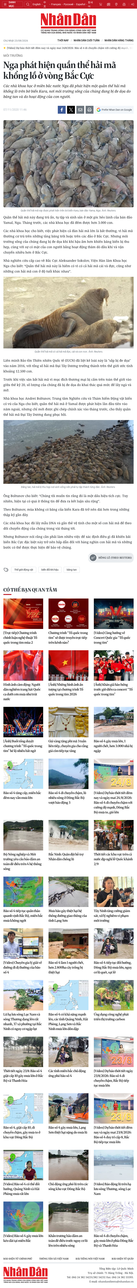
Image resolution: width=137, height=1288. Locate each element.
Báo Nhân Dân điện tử (68, 24)
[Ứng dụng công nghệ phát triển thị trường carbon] (114, 995)
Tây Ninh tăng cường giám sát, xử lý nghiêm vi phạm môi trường (112, 916)
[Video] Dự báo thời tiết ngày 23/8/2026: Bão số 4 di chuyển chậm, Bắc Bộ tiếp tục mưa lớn (113, 1078)
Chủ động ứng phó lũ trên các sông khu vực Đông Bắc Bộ (68, 1186)
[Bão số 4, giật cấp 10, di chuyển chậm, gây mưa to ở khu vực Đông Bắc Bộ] (23, 1108)
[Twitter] (71, 110)
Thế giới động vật (23, 569)
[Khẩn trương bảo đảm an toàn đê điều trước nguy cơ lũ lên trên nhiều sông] (68, 1217)
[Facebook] (62, 110)
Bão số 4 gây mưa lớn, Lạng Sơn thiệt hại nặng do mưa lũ (68, 1129)
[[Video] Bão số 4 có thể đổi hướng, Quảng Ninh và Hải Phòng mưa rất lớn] (23, 1165)
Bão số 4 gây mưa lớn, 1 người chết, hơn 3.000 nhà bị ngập (113, 746)
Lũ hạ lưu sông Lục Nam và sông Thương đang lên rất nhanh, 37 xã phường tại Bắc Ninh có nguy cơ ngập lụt (22, 1021)
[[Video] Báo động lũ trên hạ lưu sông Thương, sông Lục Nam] (114, 1165)
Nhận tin (124, 4)
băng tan (72, 569)
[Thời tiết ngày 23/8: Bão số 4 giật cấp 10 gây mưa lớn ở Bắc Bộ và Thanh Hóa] (23, 1052)
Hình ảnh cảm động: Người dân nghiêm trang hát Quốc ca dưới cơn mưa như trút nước (22, 691)
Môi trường (13, 56)
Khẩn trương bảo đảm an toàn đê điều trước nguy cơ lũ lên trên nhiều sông (68, 1241)
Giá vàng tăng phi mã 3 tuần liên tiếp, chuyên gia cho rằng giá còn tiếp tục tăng (68, 746)
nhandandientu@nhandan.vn (116, 1281)
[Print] (89, 110)
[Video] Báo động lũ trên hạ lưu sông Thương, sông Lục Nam (112, 1189)
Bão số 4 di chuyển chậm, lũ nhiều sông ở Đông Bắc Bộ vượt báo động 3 (67, 798)
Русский (68, 4)
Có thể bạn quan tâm (30, 590)
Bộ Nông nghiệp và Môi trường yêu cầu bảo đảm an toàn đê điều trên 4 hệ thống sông (22, 861)
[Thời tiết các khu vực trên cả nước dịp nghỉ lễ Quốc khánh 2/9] (114, 835)
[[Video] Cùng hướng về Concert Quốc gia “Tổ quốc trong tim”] (114, 614)
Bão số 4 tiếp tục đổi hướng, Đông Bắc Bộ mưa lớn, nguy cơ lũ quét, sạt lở (113, 967)
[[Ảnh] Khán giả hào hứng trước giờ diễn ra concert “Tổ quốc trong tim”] (114, 665)
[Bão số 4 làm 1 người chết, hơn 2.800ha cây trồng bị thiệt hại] (68, 943)
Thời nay (63, 40)
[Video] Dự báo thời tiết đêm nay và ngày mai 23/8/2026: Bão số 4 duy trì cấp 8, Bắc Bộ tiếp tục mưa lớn (113, 1134)
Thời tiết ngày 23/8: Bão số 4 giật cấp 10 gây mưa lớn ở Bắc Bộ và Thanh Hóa (23, 1076)
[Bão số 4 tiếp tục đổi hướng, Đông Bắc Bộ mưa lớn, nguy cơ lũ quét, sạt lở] (114, 943)
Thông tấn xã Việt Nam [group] (53, 1258)
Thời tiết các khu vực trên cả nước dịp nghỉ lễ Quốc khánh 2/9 (113, 859)
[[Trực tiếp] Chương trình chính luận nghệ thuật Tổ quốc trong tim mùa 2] (23, 614)
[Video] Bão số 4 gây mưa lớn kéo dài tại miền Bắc (23, 1238)
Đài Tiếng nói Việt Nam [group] (90, 1258)
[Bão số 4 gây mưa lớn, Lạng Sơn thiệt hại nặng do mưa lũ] (68, 1108)
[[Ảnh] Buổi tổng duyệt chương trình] (23, 722)
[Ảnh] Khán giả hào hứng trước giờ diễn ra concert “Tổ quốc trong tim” (113, 689)
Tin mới (108, 4)
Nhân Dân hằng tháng (119, 40)
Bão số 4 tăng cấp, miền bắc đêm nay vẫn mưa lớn (22, 795)
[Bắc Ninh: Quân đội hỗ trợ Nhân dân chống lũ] (68, 835)
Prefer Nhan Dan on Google (117, 109)
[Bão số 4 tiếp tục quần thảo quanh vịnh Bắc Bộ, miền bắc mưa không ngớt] (23, 892)
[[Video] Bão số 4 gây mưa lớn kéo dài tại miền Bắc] (23, 1217)
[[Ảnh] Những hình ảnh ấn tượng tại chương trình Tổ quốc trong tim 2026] (68, 665)
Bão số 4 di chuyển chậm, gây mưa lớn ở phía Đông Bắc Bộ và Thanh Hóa (113, 1241)
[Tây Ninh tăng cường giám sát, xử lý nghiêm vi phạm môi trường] (114, 892)
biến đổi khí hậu (50, 569)
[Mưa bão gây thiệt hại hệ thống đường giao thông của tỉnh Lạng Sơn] (68, 892)
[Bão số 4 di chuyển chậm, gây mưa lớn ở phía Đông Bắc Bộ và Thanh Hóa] (114, 1217)
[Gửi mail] (80, 110)
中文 (45, 4)
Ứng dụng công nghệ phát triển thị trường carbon (111, 1016)
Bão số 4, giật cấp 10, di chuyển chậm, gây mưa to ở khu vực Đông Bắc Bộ (21, 1132)
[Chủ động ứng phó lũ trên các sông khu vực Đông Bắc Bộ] (68, 1165)
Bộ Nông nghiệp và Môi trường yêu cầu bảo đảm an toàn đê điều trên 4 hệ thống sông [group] (82, 48)
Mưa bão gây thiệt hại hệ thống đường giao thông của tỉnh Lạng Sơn (68, 916)
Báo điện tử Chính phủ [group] (17, 1258)
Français (56, 4)
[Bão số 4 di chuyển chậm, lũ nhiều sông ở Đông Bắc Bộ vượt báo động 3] (68, 774)
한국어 (90, 4)
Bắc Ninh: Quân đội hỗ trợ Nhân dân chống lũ (66, 856)
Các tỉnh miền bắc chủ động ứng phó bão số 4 (67, 1073)
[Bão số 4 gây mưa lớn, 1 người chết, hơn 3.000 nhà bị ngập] (114, 722)
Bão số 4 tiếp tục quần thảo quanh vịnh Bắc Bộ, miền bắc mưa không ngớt (23, 916)
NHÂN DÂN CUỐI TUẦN (87, 40)
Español (80, 4)
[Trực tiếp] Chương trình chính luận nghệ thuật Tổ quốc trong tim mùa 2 (20, 638)
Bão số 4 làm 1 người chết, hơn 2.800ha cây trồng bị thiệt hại (66, 967)
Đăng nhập (133, 4)
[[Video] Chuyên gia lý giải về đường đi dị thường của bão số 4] (23, 943)
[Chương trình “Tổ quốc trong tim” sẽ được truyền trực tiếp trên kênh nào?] (68, 614)
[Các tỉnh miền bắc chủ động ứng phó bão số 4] (68, 1052)
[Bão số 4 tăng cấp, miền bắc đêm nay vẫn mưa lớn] (23, 774)
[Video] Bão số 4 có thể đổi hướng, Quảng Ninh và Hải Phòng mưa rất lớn (21, 1189)
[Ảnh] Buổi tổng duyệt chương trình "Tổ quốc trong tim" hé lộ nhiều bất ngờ (22, 746)
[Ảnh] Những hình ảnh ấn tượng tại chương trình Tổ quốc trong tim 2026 (66, 689)
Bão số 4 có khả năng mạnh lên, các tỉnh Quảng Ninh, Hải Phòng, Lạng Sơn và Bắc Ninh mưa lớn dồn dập (68, 1021)
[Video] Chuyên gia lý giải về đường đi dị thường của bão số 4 (22, 967)
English (37, 4)
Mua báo (101, 4)
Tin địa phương (116, 4)
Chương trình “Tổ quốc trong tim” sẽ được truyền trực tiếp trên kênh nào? (68, 638)
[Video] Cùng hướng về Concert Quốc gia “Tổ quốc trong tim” (112, 638)
